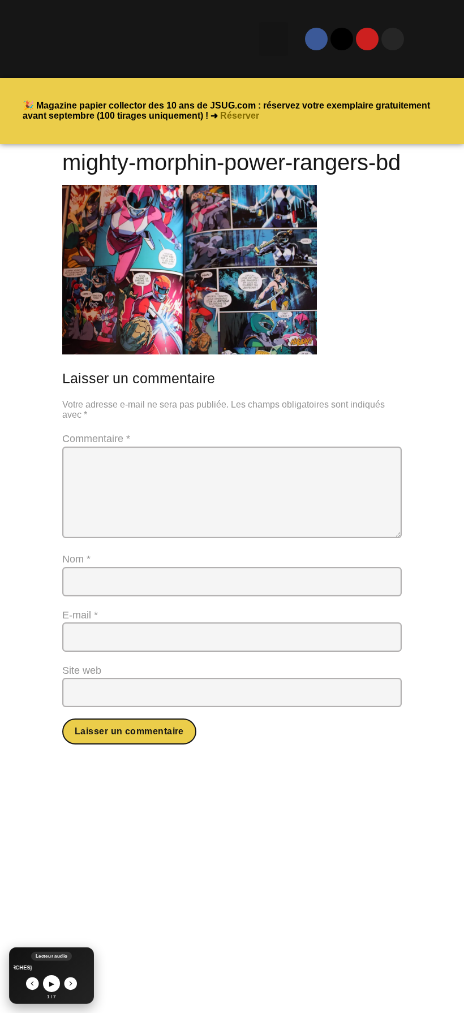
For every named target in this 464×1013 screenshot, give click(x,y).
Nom (76, 559)
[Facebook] (316, 39)
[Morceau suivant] (71, 983)
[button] (273, 39)
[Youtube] (367, 39)
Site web (81, 670)
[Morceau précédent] (32, 983)
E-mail (80, 615)
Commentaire (96, 438)
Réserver (239, 115)
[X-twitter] (341, 39)
